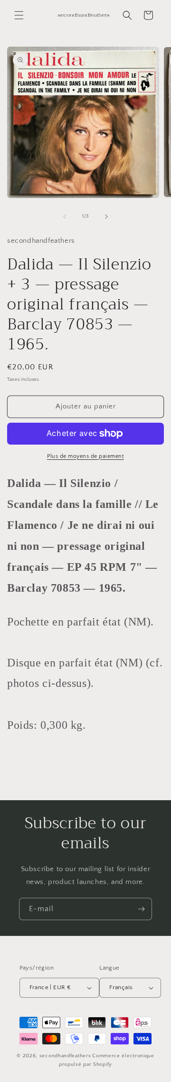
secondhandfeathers (65, 1056)
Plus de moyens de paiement (85, 456)
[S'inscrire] (141, 909)
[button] (19, 15)
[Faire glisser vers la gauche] (64, 216)
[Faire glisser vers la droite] (106, 216)
